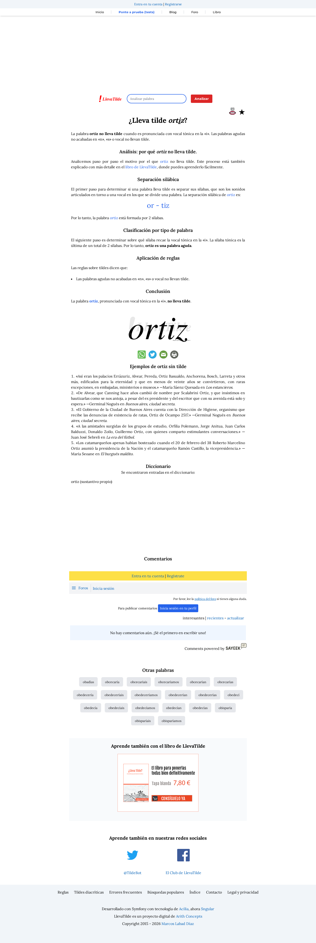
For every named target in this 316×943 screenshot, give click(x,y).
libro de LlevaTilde (141, 167)
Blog (173, 12)
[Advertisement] (158, 52)
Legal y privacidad (243, 892)
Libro (217, 12)
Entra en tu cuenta (148, 4)
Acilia (184, 908)
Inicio (100, 12)
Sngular (207, 908)
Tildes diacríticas (89, 892)
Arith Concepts (189, 916)
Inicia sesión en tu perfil (178, 608)
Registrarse (173, 4)
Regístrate (175, 576)
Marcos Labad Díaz (177, 923)
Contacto (214, 892)
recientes (215, 618)
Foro (194, 12)
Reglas (63, 892)
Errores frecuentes (125, 892)
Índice (195, 892)
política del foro (205, 599)
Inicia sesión (103, 588)
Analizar (202, 99)
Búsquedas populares (165, 892)
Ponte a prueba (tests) (137, 12)
